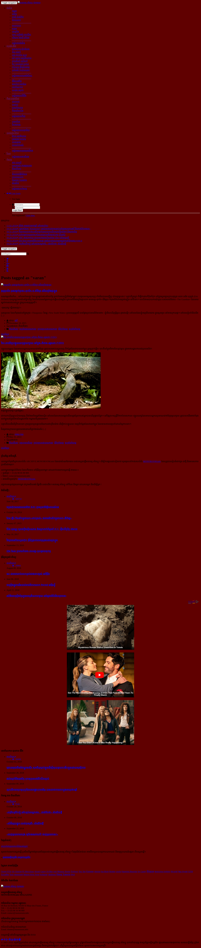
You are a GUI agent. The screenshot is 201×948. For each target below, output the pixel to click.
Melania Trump (63, 871)
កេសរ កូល (19, 434)
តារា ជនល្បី (16, 162)
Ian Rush (105, 871)
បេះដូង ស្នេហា (18, 90)
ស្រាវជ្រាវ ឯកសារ (19, 139)
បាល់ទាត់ (16, 101)
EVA (9, 871)
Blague (150, 871)
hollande (43, 874)
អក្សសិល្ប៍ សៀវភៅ (20, 61)
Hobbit (112, 871)
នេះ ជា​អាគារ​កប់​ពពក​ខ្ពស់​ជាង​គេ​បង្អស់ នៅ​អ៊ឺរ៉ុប (28, 573)
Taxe (12, 874)
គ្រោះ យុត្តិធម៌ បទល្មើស (21, 34)
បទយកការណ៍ (18, 145)
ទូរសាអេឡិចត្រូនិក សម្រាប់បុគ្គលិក (16, 857)
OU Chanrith (17, 871)
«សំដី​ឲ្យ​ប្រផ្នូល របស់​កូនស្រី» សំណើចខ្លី (25, 823)
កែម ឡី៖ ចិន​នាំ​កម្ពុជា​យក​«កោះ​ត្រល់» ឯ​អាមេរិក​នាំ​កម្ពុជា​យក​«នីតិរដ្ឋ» (39, 518)
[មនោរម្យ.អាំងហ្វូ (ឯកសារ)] (29, 3)
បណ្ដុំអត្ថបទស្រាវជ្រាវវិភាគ (22, 150)
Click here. (30, 215)
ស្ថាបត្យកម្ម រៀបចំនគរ (21, 49)
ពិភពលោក (16, 20)
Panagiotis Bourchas (129, 871)
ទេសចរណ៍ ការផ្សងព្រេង (22, 165)
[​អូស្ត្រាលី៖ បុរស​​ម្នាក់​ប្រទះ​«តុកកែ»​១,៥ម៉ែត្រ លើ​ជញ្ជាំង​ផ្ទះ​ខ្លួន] (26, 285)
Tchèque (74, 871)
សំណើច (15, 183)
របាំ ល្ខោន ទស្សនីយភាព (21, 58)
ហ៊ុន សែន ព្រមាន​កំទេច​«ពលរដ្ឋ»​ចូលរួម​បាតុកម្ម (29, 551)
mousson (18, 874)
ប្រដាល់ (15, 104)
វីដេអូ (9, 153)
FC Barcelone (28, 871)
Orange (4, 871)
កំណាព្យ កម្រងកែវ (19, 180)
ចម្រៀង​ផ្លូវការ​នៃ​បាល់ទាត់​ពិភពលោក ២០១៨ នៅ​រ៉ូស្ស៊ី (31, 584)
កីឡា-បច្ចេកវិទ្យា (13, 98)
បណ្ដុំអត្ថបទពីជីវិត (19, 95)
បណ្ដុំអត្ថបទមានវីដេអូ (20, 156)
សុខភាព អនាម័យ (19, 84)
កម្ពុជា (14, 11)
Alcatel (37, 871)
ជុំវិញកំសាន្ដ (63, 329)
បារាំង (14, 14)
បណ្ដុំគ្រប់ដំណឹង (18, 43)
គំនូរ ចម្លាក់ (16, 52)
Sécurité (174, 871)
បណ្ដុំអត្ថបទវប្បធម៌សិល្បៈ (22, 75)
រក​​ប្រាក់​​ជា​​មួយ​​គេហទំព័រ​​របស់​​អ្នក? (14, 846)
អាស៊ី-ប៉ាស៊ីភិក (18, 17)
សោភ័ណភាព (17, 87)
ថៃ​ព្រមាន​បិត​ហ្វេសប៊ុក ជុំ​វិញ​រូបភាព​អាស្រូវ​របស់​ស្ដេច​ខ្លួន (32, 540)
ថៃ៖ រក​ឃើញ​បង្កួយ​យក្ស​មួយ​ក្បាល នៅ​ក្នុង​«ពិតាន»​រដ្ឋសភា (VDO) (32, 342)
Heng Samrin (63, 874)
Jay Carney (142, 871)
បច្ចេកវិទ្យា (16, 121)
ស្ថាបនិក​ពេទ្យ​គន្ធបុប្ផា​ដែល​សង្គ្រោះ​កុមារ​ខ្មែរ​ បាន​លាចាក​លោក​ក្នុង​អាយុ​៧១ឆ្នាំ (42, 789)
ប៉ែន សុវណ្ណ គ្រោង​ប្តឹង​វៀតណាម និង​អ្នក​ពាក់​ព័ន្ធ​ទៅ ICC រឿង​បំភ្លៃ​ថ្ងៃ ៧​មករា (42, 529)
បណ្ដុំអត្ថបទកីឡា (18, 116)
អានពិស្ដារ (5, 334)
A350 (190, 871)
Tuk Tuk (82, 871)
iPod (73, 874)
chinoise (97, 871)
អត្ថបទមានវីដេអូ (25, 443)
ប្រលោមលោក (17, 177)
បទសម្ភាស (16, 142)
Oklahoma (52, 874)
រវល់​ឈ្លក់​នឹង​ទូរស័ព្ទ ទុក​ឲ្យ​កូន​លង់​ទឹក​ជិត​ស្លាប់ (28, 778)
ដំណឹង (9, 8)
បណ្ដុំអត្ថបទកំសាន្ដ (19, 188)
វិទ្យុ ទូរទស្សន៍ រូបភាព (20, 64)
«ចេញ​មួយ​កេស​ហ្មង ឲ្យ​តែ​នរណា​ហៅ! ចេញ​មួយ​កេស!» (32, 834)
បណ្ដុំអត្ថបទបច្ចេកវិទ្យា (21, 130)
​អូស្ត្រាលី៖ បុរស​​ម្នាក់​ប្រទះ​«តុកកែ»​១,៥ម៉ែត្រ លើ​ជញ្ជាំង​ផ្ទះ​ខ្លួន (29, 290)
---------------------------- (21, 22)
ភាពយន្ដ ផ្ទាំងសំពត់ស (21, 67)
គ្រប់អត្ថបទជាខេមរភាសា (47, 329)
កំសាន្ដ (9, 159)
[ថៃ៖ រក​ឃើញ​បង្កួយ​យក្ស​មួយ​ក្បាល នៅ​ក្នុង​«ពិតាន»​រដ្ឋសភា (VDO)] (29, 337)
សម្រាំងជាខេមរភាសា (27, 329)
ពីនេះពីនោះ (16, 168)
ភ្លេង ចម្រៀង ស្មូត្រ (19, 55)
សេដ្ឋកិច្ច (15, 31)
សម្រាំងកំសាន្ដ (74, 329)
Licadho (5, 874)
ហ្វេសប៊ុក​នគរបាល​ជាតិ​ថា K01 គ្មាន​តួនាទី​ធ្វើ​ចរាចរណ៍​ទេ (33, 507)
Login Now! (17, 210)
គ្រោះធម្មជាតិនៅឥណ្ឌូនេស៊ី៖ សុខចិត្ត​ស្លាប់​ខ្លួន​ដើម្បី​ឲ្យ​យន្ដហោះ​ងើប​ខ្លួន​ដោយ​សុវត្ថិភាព (46, 767)
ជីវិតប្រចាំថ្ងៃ (17, 81)
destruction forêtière (162, 871)
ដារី (16, 320)
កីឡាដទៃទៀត (17, 110)
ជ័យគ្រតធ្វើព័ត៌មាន (19, 174)
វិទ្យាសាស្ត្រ (16, 124)
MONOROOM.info (152, 461)
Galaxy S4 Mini (46, 871)
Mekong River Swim (31, 874)
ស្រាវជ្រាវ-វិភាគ (13, 133)
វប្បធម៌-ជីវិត (11, 46)
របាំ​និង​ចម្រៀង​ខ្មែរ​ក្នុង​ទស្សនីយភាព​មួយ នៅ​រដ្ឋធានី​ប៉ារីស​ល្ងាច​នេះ (36, 595)
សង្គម (14, 28)
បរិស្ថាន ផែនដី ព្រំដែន (20, 37)
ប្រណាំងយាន (17, 107)
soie (55, 871)
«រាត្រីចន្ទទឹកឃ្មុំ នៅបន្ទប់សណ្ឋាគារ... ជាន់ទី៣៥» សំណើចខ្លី (34, 812)
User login (16, 193)
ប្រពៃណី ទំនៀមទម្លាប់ (21, 70)
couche (118, 871)
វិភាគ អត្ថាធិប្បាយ (19, 136)
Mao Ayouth (183, 871)
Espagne (90, 871)
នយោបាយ (16, 25)
